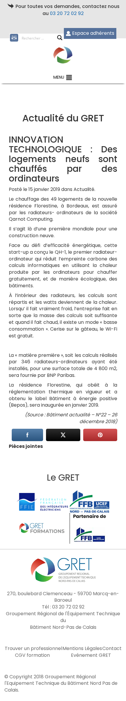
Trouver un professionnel (33, 648)
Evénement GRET (91, 655)
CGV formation (32, 655)
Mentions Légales (82, 648)
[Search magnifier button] (60, 38)
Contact (112, 648)
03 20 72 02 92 (67, 13)
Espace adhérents (93, 33)
